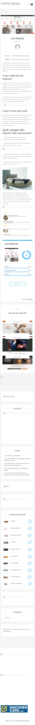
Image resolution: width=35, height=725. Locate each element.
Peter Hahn (14, 556)
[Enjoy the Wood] (6, 535)
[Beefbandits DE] (6, 528)
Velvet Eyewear (15, 576)
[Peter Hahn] (6, 556)
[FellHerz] (6, 521)
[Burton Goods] (6, 549)
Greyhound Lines (16, 570)
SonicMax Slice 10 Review (13, 455)
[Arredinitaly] (11, 255)
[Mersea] (6, 542)
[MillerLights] (6, 563)
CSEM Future (10, 3)
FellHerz (13, 521)
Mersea (13, 542)
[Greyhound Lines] (6, 570)
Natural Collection (16, 583)
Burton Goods (17, 337)
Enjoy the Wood (17, 321)
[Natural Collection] (6, 584)
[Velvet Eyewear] (6, 577)
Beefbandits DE (15, 528)
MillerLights (17, 357)
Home (8, 56)
